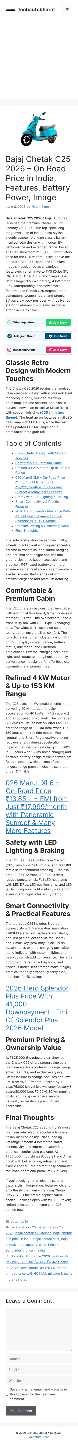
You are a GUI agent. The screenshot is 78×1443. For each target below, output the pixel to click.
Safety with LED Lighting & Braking (41, 497)
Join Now (60, 322)
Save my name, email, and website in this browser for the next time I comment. (38, 1394)
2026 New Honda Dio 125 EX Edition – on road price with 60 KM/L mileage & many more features (39, 1273)
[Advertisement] (39, 60)
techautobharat (36, 9)
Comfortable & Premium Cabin (38, 463)
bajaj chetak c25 (23, 1227)
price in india (35, 1250)
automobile (19, 1221)
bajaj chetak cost (46, 1239)
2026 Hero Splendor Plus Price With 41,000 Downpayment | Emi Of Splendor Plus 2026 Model (42, 516)
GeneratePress (39, 1437)
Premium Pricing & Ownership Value (42, 526)
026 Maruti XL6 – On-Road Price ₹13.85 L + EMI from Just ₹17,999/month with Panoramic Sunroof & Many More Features (37, 806)
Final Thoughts (26, 530)
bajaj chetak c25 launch (33, 1233)
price (42, 1245)
